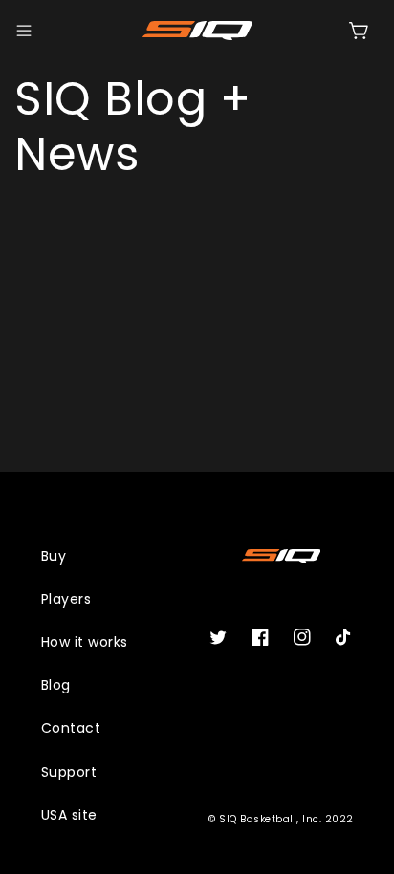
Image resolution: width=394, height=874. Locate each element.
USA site (69, 814)
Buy (54, 555)
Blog (56, 684)
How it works (84, 641)
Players (66, 598)
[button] (24, 31)
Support (69, 771)
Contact (71, 727)
